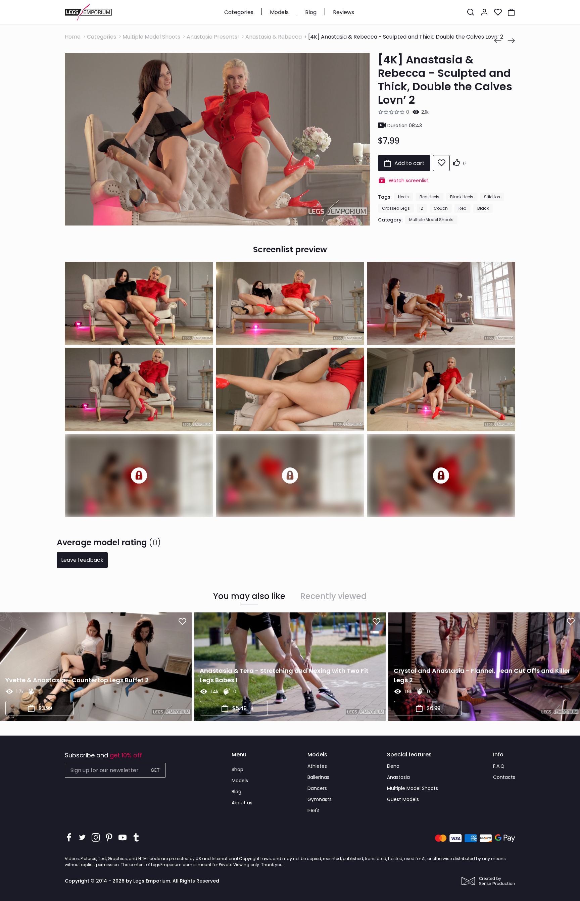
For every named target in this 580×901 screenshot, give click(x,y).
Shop (237, 769)
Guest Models (403, 799)
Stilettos (492, 197)
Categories (238, 12)
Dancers (317, 788)
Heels (403, 197)
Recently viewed (333, 596)
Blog (311, 12)
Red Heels (429, 197)
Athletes (317, 766)
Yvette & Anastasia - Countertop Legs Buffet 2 (77, 680)
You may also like (249, 596)
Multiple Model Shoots (151, 37)
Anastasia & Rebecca (273, 37)
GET (155, 770)
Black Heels (461, 197)
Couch (441, 208)
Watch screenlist (408, 180)
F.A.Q (498, 766)
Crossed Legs (396, 208)
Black (483, 208)
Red (462, 208)
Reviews (343, 12)
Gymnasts (319, 799)
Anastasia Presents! (213, 37)
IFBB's (313, 810)
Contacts (504, 777)
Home (73, 37)
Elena (393, 766)
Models (279, 12)
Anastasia (398, 777)
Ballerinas (318, 777)
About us (242, 802)
